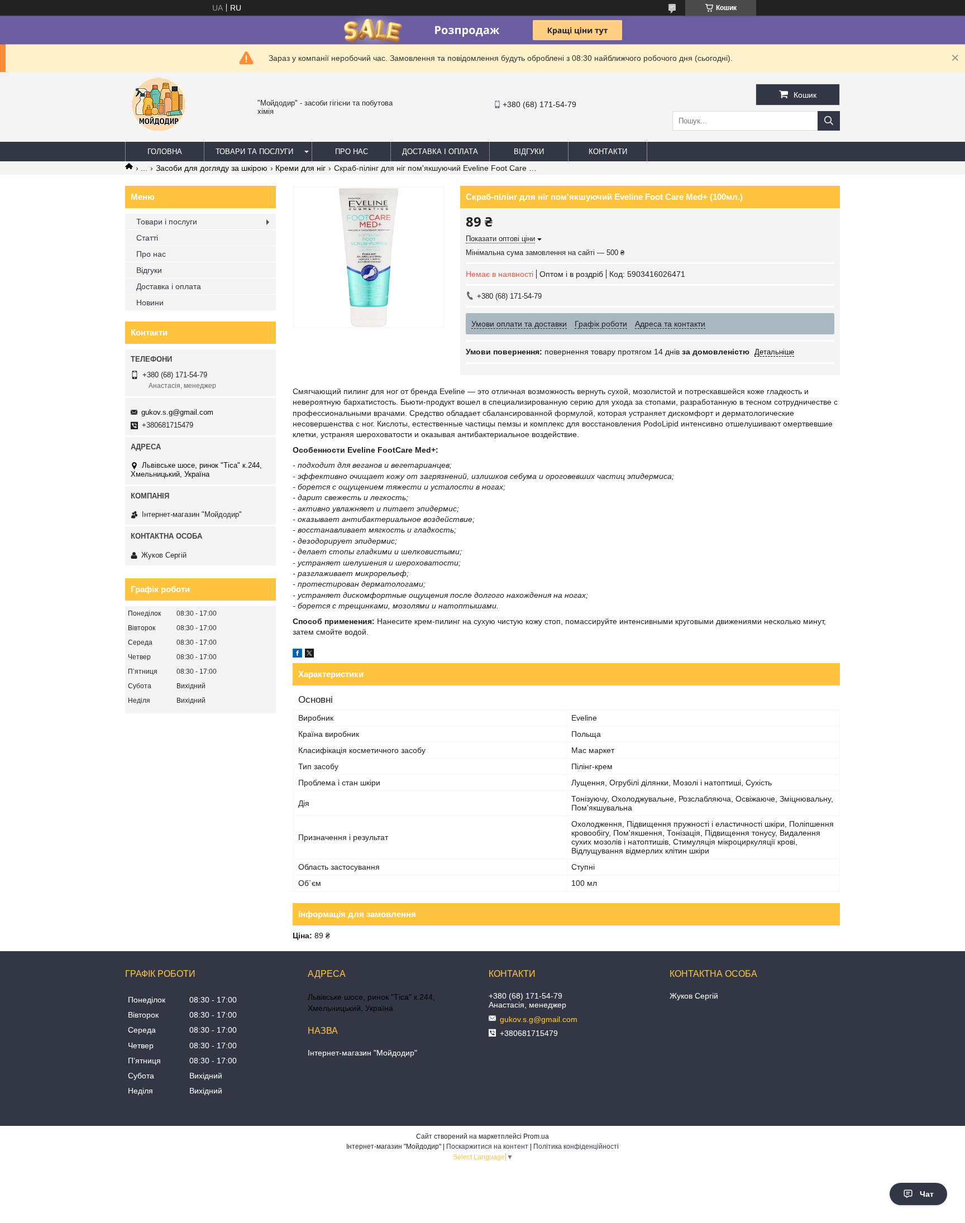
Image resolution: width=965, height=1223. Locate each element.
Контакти (608, 151)
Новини (150, 302)
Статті (147, 237)
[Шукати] (829, 121)
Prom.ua (536, 1136)
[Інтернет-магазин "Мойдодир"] (158, 136)
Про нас (351, 151)
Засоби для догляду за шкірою (211, 168)
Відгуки (529, 151)
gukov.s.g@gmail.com (177, 412)
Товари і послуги (166, 221)
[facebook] (297, 654)
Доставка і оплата (440, 151)
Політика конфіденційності (576, 1146)
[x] (309, 654)
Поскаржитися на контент (487, 1146)
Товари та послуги (254, 151)
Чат (927, 1194)
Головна (164, 151)
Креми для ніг (300, 168)
